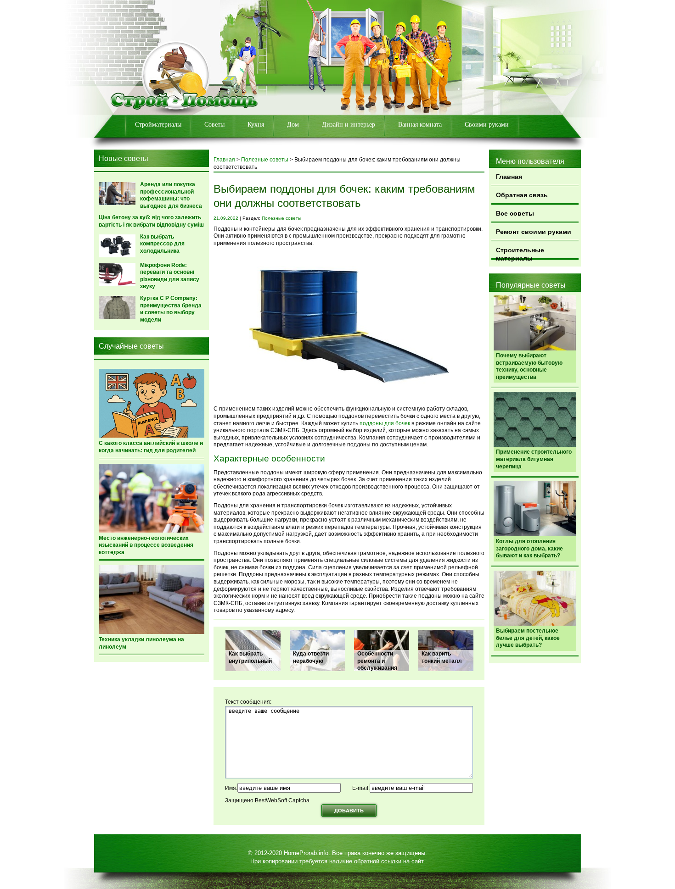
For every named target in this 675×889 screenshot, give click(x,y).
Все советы (515, 213)
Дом (293, 124)
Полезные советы (264, 159)
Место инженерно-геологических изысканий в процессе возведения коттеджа (146, 545)
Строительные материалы (520, 253)
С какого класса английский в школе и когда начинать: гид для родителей (151, 447)
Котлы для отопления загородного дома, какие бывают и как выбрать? (529, 548)
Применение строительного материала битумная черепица (534, 459)
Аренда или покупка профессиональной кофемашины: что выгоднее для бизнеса (171, 195)
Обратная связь (522, 195)
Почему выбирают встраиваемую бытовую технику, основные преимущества (529, 366)
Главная (509, 176)
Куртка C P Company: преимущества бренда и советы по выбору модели (171, 309)
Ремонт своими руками (533, 231)
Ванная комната (420, 124)
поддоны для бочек (385, 423)
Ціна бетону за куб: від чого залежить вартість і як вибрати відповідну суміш (151, 221)
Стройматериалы (158, 124)
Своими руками (487, 124)
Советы (214, 124)
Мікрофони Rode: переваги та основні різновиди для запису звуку (169, 276)
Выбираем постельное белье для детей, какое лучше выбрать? (528, 638)
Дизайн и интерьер (348, 124)
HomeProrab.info (306, 853)
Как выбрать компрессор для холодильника (162, 243)
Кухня (256, 124)
